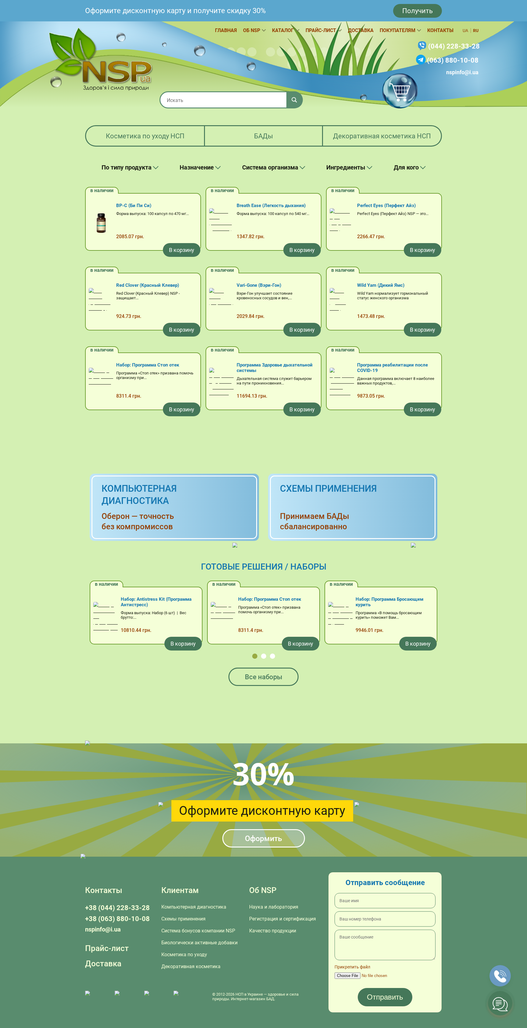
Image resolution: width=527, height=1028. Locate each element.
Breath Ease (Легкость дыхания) (271, 205)
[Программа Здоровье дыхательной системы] (221, 383)
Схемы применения (183, 919)
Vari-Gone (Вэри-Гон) (259, 285)
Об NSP (251, 30)
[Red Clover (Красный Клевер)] (101, 303)
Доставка (361, 30)
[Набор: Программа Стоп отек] (101, 383)
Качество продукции (272, 931)
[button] (254, 656)
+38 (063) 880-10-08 (117, 919)
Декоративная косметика (190, 966)
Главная (226, 30)
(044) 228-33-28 (454, 46)
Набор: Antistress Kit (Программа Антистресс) (156, 601)
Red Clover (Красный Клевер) (147, 285)
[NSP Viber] (126, 996)
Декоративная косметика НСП (382, 136)
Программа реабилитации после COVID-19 (392, 367)
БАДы (263, 136)
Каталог (283, 30)
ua (465, 30)
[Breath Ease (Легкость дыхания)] (221, 223)
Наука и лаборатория (273, 907)
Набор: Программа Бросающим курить (389, 601)
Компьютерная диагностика (193, 907)
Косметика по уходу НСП (145, 136)
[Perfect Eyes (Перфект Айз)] (342, 223)
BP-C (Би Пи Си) (133, 205)
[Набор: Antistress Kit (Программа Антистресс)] (105, 617)
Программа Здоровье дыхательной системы (275, 367)
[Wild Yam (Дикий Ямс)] (342, 303)
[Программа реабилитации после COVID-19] (342, 383)
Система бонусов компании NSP (198, 931)
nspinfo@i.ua (462, 72)
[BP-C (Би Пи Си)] (101, 223)
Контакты (440, 30)
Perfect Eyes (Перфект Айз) (386, 205)
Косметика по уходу (184, 954)
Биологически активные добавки (199, 943)
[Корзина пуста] (400, 90)
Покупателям (397, 30)
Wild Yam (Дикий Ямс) (380, 285)
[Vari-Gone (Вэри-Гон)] (221, 303)
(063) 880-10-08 (453, 60)
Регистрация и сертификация (282, 919)
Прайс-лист (321, 30)
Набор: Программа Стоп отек (147, 365)
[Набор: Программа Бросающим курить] (340, 617)
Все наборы (263, 677)
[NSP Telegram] (97, 996)
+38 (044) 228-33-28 (117, 908)
